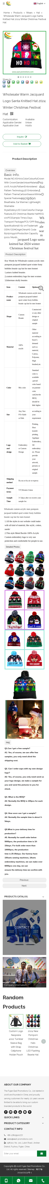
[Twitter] (15, 1112)
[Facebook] (6, 1112)
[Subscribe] (41, 1154)
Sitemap (30, 1169)
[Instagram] (25, 1112)
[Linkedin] (10, 1112)
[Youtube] (20, 1112)
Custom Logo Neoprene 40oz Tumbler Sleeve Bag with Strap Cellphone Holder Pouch (16, 1043)
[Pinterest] (29, 1112)
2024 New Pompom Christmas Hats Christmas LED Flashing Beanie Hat (33, 1043)
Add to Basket (20, 144)
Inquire (20, 137)
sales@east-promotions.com (20, 1139)
